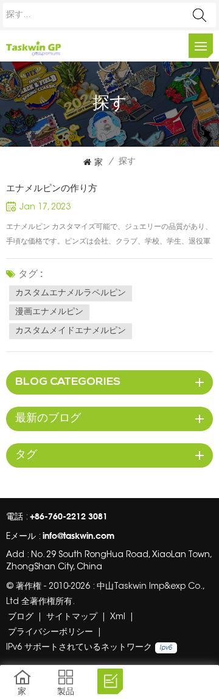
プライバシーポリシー (50, 632)
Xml (117, 617)
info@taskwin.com (78, 535)
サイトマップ (71, 617)
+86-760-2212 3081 (69, 516)
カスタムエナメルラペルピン (70, 293)
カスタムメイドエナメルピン (70, 331)
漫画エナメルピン (49, 312)
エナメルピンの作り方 (51, 188)
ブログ (20, 617)
